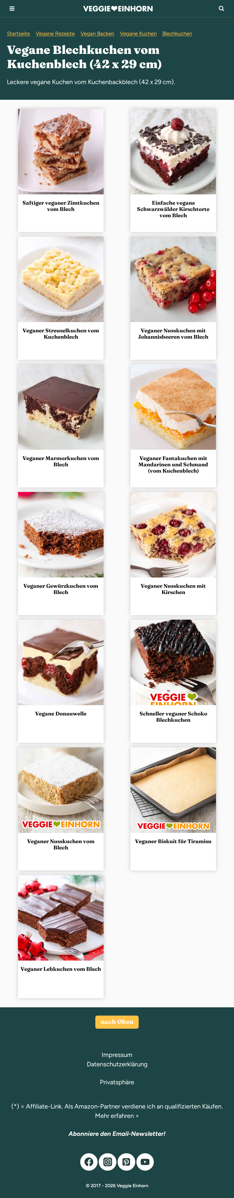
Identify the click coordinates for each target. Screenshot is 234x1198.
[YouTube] (145, 1162)
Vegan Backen (97, 33)
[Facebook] (89, 1162)
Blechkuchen (177, 33)
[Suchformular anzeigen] (221, 8)
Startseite (18, 33)
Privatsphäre (117, 1082)
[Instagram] (107, 1162)
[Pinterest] (126, 1162)
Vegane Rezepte (55, 33)
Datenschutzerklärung (117, 1064)
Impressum (117, 1055)
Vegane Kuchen (138, 33)
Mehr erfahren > (117, 1116)
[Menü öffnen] (12, 8)
